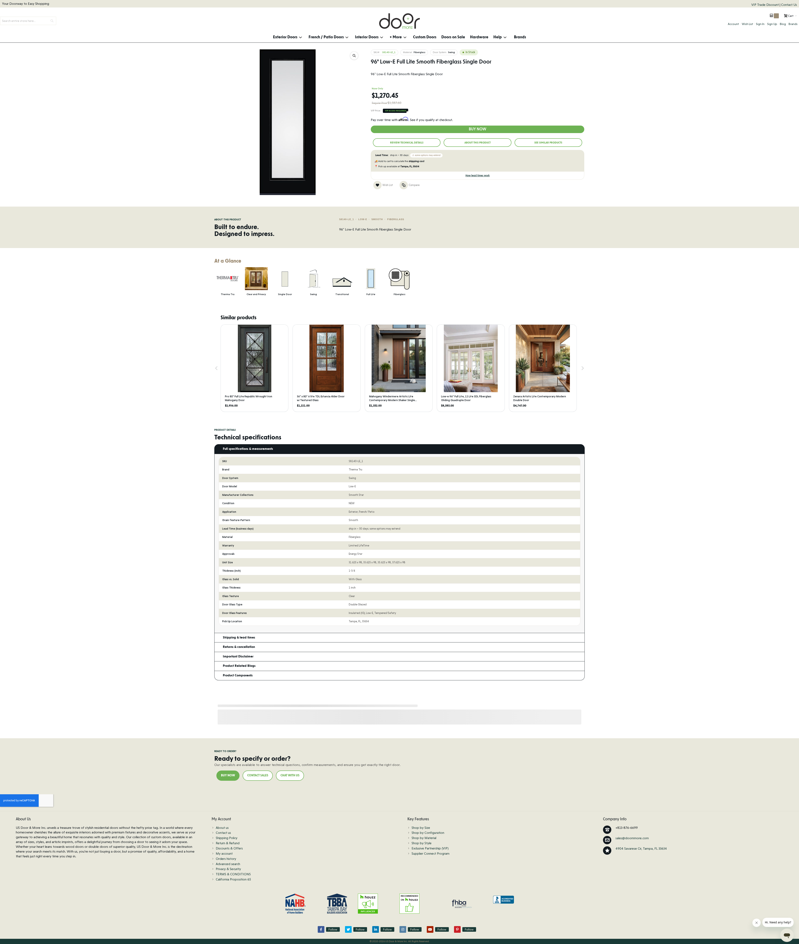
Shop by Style (422, 843)
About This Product (477, 142)
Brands (793, 24)
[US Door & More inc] (399, 21)
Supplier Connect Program (430, 853)
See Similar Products (548, 142)
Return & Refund (227, 843)
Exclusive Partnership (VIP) (430, 848)
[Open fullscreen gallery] (354, 55)
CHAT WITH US (289, 775)
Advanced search (228, 864)
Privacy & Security (228, 869)
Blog (783, 24)
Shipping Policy (226, 838)
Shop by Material (424, 838)
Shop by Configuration (428, 833)
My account (224, 853)
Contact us (223, 833)
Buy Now (477, 129)
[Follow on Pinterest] (457, 929)
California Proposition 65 (233, 879)
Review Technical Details (406, 142)
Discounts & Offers (229, 848)
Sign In (760, 24)
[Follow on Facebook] (321, 929)
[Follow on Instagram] (403, 929)
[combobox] (28, 21)
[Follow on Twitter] (348, 929)
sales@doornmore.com (632, 838)
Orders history (226, 859)
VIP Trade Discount (765, 5)
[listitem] (254, 368)
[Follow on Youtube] (430, 929)
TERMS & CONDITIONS (233, 874)
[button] (216, 368)
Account (733, 24)
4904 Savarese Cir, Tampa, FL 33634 (641, 848)
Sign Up (772, 24)
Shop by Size (421, 828)
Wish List (747, 24)
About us (222, 828)
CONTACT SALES (257, 775)
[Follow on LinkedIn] (375, 929)
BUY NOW (228, 775)
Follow (333, 929)
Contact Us (789, 5)
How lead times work (477, 175)
